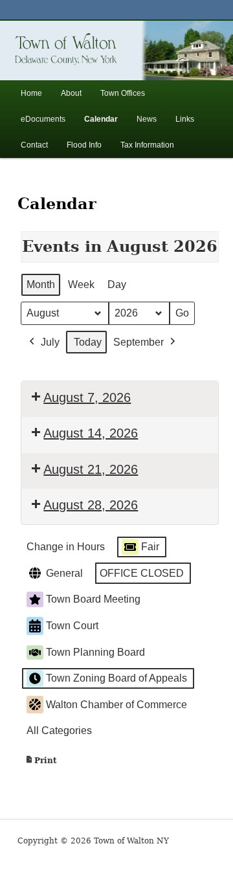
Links (184, 119)
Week (81, 284)
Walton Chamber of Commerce (116, 704)
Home (31, 93)
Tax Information (147, 145)
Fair (150, 546)
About (71, 93)
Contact (34, 145)
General (64, 573)
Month (41, 284)
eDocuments (43, 119)
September (138, 342)
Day (116, 284)
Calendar (101, 119)
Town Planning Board (95, 652)
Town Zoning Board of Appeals (116, 678)
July (50, 342)
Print (41, 763)
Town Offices (122, 93)
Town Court (72, 625)
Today (88, 342)
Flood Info (84, 145)
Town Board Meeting (93, 599)
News (147, 119)
